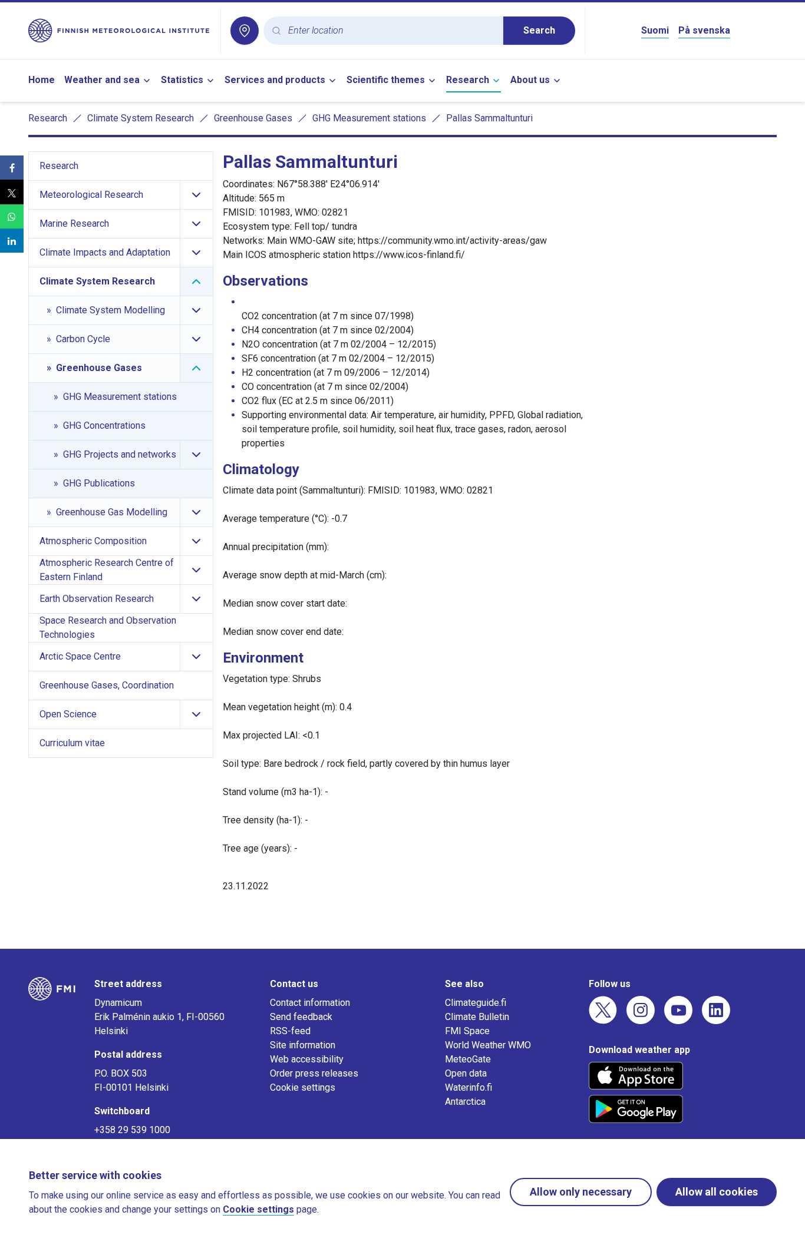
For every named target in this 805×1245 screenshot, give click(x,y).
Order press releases (314, 1073)
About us (530, 79)
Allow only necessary (581, 1192)
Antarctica (465, 1101)
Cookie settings (302, 1087)
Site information (302, 1045)
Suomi (655, 30)
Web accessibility (307, 1059)
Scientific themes (386, 79)
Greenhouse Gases (253, 118)
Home (41, 79)
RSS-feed (290, 1031)
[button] (12, 167)
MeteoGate (468, 1059)
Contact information (310, 1002)
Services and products (275, 79)
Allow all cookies (716, 1192)
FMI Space (467, 1031)
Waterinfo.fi (468, 1087)
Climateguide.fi (475, 1002)
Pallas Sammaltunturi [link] (489, 118)
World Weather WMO (488, 1045)
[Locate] (244, 30)
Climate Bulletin (477, 1016)
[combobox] (391, 31)
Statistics (182, 79)
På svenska (704, 30)
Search (539, 30)
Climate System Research (140, 118)
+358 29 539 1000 (132, 1129)
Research (467, 79)
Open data (466, 1073)
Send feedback (301, 1016)
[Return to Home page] (119, 30)
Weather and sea (102, 79)
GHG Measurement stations (369, 118)
